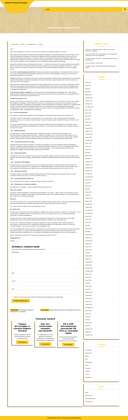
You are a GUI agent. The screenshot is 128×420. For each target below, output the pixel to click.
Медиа (87, 356)
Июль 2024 (88, 146)
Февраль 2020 (89, 292)
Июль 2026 (88, 82)
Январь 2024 (88, 164)
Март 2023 (88, 195)
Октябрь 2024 (88, 140)
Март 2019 (88, 325)
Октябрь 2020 (88, 268)
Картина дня (88, 353)
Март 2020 (88, 289)
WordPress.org (89, 401)
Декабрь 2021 (89, 240)
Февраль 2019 (89, 329)
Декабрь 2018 (89, 335)
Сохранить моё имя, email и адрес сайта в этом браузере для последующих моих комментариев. (38, 297)
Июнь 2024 (88, 149)
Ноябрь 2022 (88, 207)
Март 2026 (88, 91)
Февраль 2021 (89, 256)
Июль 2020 (88, 277)
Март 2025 (88, 125)
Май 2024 (87, 152)
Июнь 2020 (88, 280)
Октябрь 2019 (88, 304)
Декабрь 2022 (89, 204)
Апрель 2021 (88, 249)
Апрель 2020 (88, 286)
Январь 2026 (88, 94)
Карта (48, 9)
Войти (86, 392)
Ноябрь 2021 (88, 243)
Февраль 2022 (89, 234)
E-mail (14, 281)
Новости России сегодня (16, 3)
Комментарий (15, 252)
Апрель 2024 (88, 155)
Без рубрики (88, 350)
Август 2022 (88, 216)
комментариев (90, 398)
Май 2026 (87, 88)
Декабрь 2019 (89, 298)
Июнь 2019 (88, 316)
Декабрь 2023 (89, 167)
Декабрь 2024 (89, 134)
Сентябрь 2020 (89, 271)
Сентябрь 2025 (89, 107)
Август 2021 (88, 246)
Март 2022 (88, 231)
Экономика (88, 377)
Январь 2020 (88, 295)
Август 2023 (88, 180)
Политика (87, 368)
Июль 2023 (88, 183)
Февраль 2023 (89, 198)
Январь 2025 (88, 131)
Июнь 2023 (88, 186)
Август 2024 (88, 143)
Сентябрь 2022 (89, 213)
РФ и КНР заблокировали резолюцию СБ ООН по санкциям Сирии (68, 328)
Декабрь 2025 (89, 97)
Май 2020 (87, 283)
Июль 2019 (88, 313)
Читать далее (22, 342)
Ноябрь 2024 (88, 137)
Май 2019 (87, 319)
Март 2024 (88, 158)
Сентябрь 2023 (89, 177)
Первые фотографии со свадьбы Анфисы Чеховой (22, 327)
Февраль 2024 (89, 161)
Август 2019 (88, 310)
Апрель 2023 (88, 192)
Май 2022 (87, 225)
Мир (86, 359)
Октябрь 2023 (88, 173)
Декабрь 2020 (89, 262)
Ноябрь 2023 (88, 170)
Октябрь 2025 (88, 104)
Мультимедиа (88, 362)
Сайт (13, 289)
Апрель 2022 (88, 228)
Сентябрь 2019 (89, 307)
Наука (86, 365)
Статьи (17, 241)
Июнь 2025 (88, 116)
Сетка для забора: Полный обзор (94, 63)
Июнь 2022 (88, 222)
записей (88, 395)
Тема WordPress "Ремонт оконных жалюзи (59, 418)
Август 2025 (88, 110)
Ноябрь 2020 (88, 265)
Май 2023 (87, 189)
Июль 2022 (88, 219)
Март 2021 (88, 253)
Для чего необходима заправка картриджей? (45, 327)
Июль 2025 (88, 113)
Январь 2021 (88, 259)
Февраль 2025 (89, 128)
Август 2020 (88, 274)
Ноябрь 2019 (88, 301)
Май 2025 (87, 119)
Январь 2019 (88, 332)
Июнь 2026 (88, 85)
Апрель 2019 (88, 322)
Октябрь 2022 (88, 210)
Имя (13, 273)
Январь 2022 (88, 237)
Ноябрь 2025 (88, 101)
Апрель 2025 (88, 122)
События (87, 371)
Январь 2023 (88, 201)
